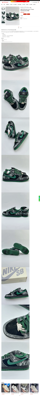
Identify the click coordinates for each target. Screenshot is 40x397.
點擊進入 (27, 1)
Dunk (22, 18)
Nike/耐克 (24, 18)
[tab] (18, 27)
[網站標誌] (5, 2)
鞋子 (26, 18)
